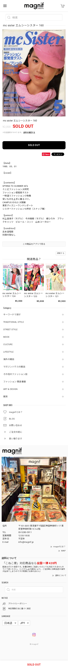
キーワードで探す (12, 314)
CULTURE (8, 344)
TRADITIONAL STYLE (13, 322)
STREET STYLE (10, 329)
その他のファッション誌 (15, 374)
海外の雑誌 (8, 359)
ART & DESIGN (10, 389)
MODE (6, 337)
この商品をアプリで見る (34, 244)
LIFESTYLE (8, 352)
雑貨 (5, 396)
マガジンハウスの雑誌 (14, 366)
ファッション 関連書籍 (14, 381)
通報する (60, 253)
